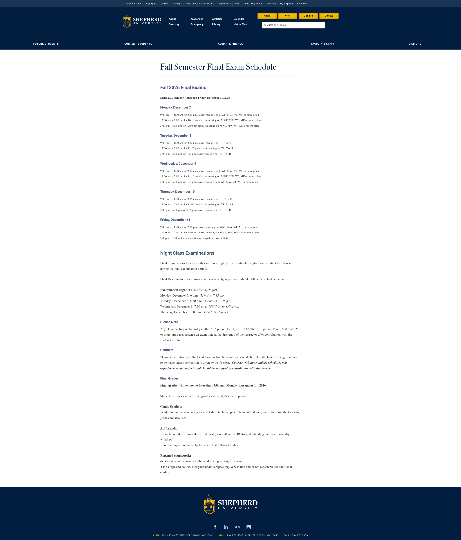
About (172, 18)
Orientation (271, 3)
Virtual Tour (240, 24)
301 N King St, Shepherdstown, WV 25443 (188, 535)
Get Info (308, 15)
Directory (174, 24)
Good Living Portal (253, 3)
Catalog (176, 3)
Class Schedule (206, 3)
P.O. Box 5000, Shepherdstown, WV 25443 (253, 535)
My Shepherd (286, 3)
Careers (164, 3)
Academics (197, 18)
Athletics (217, 18)
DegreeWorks (224, 3)
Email (237, 3)
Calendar (239, 18)
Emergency (197, 24)
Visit (287, 15)
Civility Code (189, 3)
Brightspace (151, 3)
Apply (267, 15)
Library (216, 24)
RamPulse (301, 3)
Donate (329, 15)
